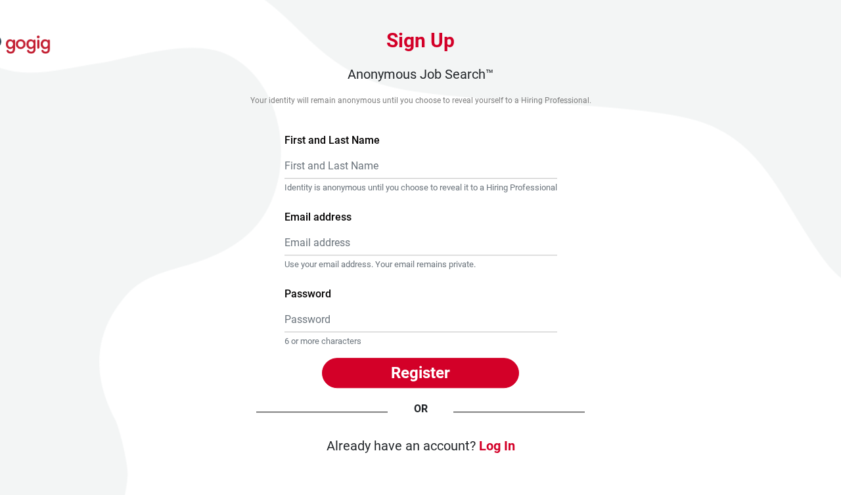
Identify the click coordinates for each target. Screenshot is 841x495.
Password (307, 294)
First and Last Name (332, 140)
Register (420, 373)
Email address (318, 217)
